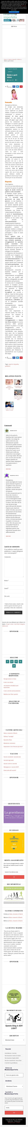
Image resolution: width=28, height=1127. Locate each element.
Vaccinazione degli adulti (12, 1058)
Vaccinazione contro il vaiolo (13, 1055)
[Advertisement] (14, 43)
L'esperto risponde (12, 59)
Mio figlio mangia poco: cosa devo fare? (18, 398)
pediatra (7, 366)
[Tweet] (17, 87)
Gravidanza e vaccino (11, 1053)
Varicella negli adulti (9, 760)
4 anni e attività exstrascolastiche (12, 691)
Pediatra (19, 59)
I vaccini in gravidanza (11, 1062)
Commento (7, 557)
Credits (18, 1122)
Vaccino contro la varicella (10, 763)
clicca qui (24, 5)
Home (5, 59)
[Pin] (21, 87)
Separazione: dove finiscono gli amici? (13, 746)
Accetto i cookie (14, 12)
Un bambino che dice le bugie (18, 387)
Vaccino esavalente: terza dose (13, 1060)
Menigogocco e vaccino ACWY (11, 767)
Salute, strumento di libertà (10, 733)
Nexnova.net (11, 1122)
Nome (6, 580)
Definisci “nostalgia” (8, 736)
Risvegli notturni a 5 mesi (10, 679)
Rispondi (8, 469)
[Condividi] (14, 87)
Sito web (7, 596)
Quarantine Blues (8, 740)
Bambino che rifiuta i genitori (11, 694)
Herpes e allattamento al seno (9, 388)
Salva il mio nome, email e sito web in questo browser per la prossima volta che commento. (13, 605)
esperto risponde (13, 364)
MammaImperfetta (14, 16)
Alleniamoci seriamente (9, 743)
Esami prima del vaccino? (10, 770)
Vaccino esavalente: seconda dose (12, 757)
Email (6, 588)
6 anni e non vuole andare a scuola (9, 409)
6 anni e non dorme (8, 682)
